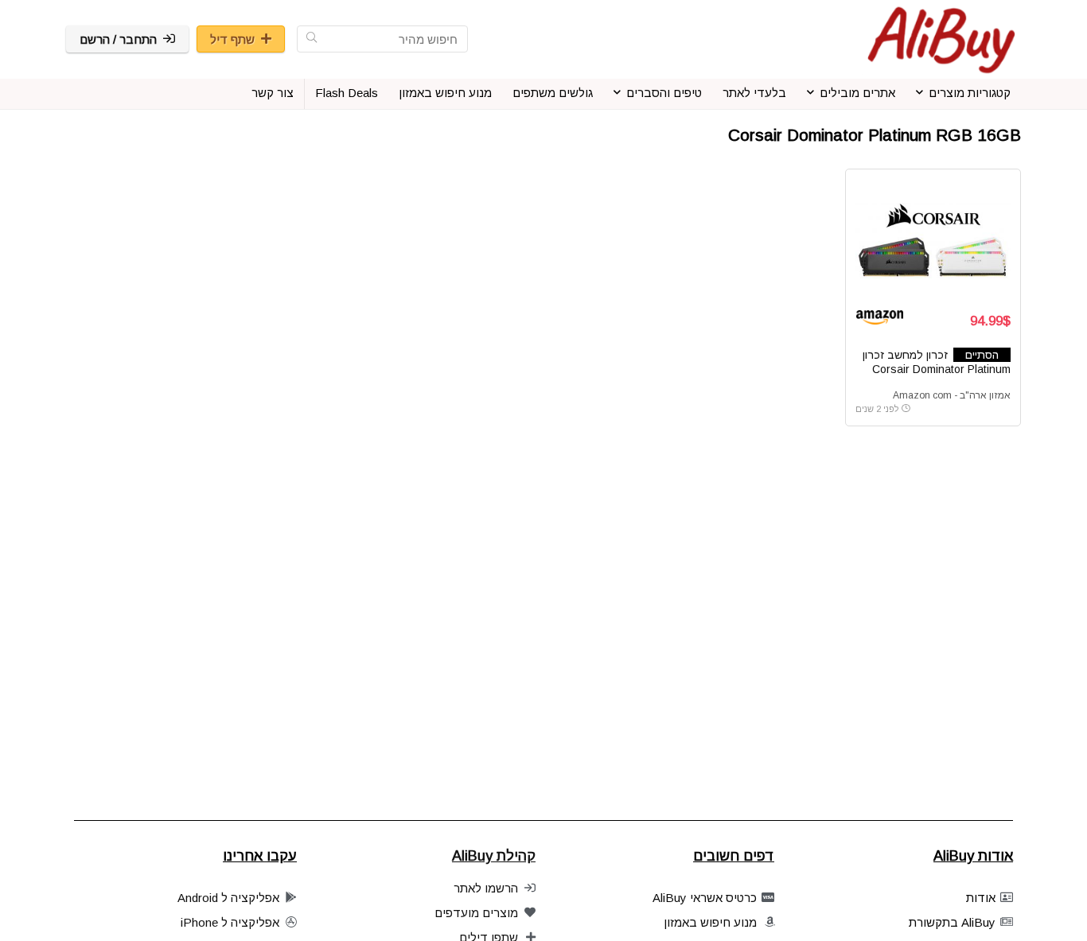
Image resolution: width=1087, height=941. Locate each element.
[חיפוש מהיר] (311, 38)
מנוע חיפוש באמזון (445, 92)
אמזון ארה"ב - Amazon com (952, 395)
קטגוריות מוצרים (970, 92)
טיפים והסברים (664, 92)
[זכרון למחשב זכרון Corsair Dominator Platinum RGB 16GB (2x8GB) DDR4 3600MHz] (932, 238)
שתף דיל (232, 39)
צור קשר (272, 92)
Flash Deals (346, 92)
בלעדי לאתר (754, 92)
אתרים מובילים (857, 92)
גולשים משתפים (552, 92)
